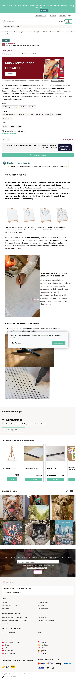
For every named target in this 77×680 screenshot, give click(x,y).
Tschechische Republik (13, 642)
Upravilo (26, 677)
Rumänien (44, 645)
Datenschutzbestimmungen (37, 568)
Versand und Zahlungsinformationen (14, 620)
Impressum (42, 617)
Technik (4, 602)
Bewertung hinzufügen (14, 430)
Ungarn (43, 642)
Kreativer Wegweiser (9, 632)
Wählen (11, 479)
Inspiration (5, 609)
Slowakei (8, 645)
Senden (38, 572)
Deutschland (9, 651)
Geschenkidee (43, 609)
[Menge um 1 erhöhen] (8, 139)
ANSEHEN (44, 11)
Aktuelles (41, 605)
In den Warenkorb (39, 155)
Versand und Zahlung (10, 133)
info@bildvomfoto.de (14, 592)
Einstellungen (18, 343)
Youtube (71, 491)
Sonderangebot (43, 602)
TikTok (42, 304)
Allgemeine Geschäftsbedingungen (14, 617)
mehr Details (56, 81)
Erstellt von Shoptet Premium (12, 677)
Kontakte (62, 16)
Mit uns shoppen (40, 16)
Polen (6, 648)
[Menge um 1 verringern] (3, 139)
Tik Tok (67, 491)
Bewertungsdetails (29, 54)
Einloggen (61, 21)
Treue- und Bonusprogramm (48, 620)
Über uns (53, 16)
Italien (43, 648)
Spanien (43, 651)
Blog (39, 632)
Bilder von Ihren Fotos (9, 605)
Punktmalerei (10, 182)
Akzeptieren (59, 343)
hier (62, 81)
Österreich (44, 653)
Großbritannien (10, 653)
